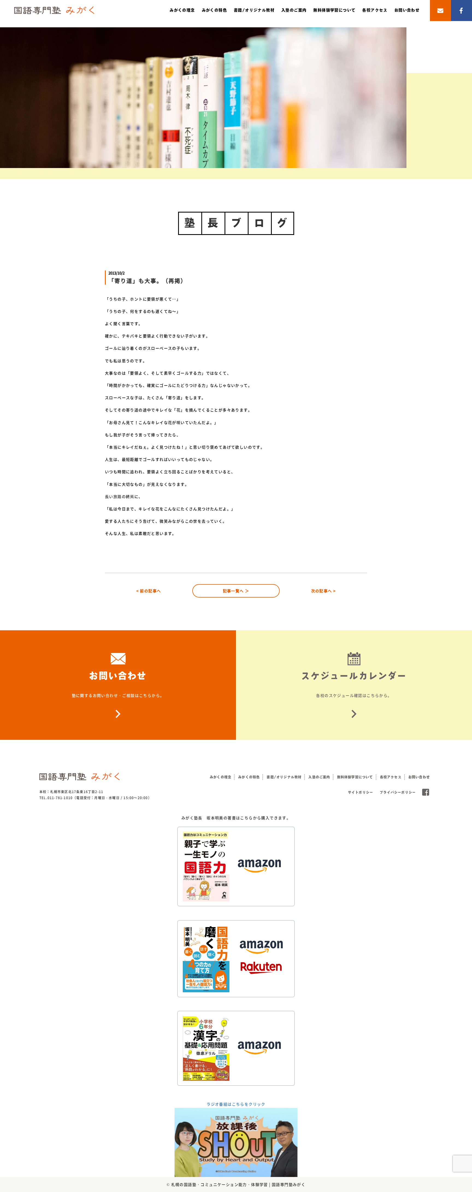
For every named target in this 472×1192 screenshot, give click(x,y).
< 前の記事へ (148, 590)
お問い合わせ (407, 10)
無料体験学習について (334, 10)
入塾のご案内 (293, 10)
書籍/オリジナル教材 (254, 10)
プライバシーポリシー (398, 792)
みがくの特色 (214, 10)
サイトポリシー (360, 792)
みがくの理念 (182, 10)
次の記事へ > (323, 590)
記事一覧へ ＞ (236, 590)
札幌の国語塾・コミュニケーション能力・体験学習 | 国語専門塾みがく (238, 1184)
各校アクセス (374, 10)
